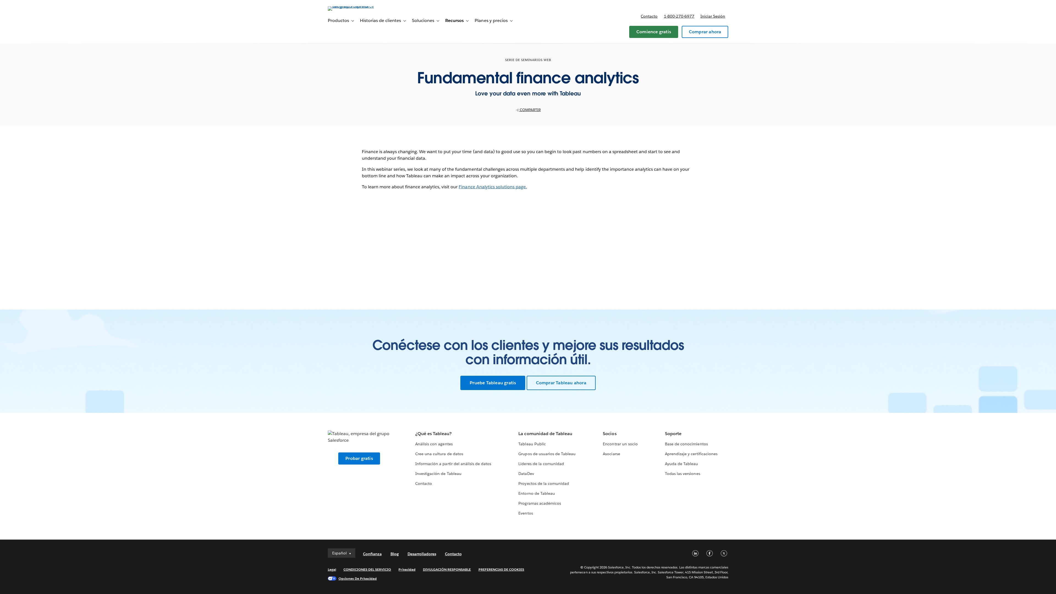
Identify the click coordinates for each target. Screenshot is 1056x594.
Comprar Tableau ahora (561, 383)
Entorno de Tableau (536, 493)
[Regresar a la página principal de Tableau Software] (351, 6)
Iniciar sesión (712, 16)
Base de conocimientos (686, 443)
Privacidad (406, 569)
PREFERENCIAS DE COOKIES (501, 569)
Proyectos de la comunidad (543, 483)
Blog (395, 553)
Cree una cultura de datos (439, 453)
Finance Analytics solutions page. (493, 187)
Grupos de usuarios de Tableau (547, 453)
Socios (609, 433)
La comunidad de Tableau (545, 433)
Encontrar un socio (620, 443)
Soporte (673, 433)
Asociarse (611, 453)
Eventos (525, 513)
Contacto (649, 16)
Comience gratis (653, 32)
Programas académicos (539, 503)
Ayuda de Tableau (681, 463)
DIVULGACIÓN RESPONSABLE (447, 569)
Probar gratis (359, 458)
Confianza (372, 553)
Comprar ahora (705, 32)
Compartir (530, 109)
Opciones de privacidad (358, 578)
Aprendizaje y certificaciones (691, 453)
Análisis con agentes (433, 443)
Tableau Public (532, 443)
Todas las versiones (682, 473)
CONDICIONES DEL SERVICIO (367, 569)
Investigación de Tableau (438, 473)
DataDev (526, 473)
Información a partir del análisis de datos (453, 463)
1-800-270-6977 (679, 16)
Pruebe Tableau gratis (493, 383)
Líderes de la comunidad (541, 463)
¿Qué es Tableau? (433, 433)
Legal (332, 569)
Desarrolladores (422, 553)
